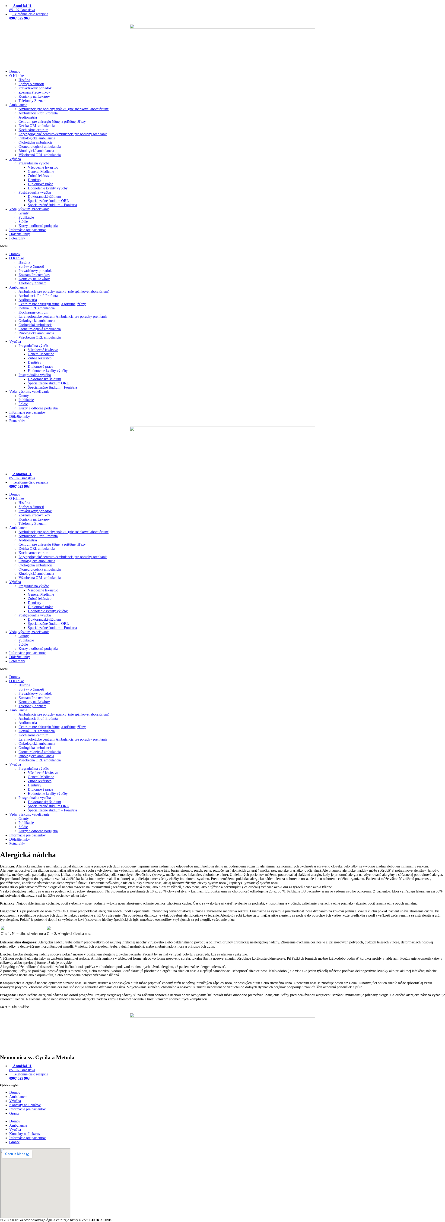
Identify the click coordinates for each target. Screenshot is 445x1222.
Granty (24, 213)
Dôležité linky (19, 234)
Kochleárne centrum (33, 130)
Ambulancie (18, 105)
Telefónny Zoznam (32, 101)
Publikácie (26, 217)
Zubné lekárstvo (39, 176)
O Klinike (16, 76)
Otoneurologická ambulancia (40, 146)
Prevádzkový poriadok (35, 88)
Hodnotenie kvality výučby (48, 188)
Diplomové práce (40, 184)
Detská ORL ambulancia (37, 126)
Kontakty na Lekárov (34, 96)
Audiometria (28, 117)
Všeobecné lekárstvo (43, 167)
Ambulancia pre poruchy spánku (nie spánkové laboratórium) (64, 109)
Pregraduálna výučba (34, 163)
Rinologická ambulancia (36, 151)
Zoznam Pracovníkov (34, 92)
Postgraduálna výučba (35, 192)
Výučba (15, 159)
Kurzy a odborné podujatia (38, 226)
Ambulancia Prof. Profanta (38, 113)
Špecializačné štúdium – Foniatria (52, 205)
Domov (14, 71)
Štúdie (23, 221)
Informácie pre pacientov (27, 230)
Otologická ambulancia (35, 142)
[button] (222, 246)
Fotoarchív (17, 238)
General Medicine (41, 171)
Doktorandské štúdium (44, 196)
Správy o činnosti (31, 84)
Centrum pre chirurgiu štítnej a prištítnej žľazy (52, 121)
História (24, 80)
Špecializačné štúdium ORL (48, 201)
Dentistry (34, 180)
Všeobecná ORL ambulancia (40, 155)
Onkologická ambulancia (37, 138)
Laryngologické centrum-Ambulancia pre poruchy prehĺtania (63, 134)
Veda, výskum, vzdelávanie (29, 209)
